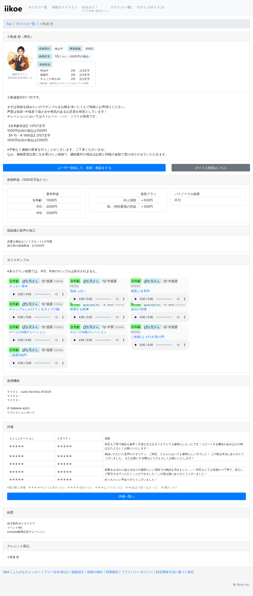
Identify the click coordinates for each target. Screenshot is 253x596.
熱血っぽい (78, 291)
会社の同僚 (139, 309)
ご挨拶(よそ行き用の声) (148, 337)
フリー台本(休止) (56, 572)
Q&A (6, 572)
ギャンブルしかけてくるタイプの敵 (34, 309)
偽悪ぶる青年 (140, 291)
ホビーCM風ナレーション (88, 332)
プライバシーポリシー (137, 572)
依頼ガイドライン (64, 7)
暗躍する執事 (79, 309)
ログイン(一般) (121, 7)
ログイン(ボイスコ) (150, 7)
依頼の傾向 (95, 572)
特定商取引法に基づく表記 (175, 572)
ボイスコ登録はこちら (211, 168)
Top (9, 24)
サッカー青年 (18, 286)
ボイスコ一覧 (37, 7)
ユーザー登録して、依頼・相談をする (84, 168)
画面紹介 (77, 572)
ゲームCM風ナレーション (27, 332)
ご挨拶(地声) (18, 355)
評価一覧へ (126, 496)
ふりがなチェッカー (26, 572)
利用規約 (112, 572)
